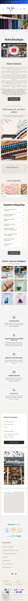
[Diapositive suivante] (18, 30)
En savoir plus (14, 99)
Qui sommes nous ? (8, 567)
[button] (3, 9)
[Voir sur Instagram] (7, 272)
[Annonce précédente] (2, 2)
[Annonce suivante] (25, 2)
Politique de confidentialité (9, 553)
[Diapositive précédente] (9, 30)
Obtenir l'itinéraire (14, 442)
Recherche (5, 557)
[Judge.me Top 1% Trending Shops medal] (14, 530)
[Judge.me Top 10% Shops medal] (20, 530)
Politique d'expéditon (8, 547)
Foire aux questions (7, 564)
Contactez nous (6, 560)
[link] (10, 191)
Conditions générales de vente (10, 550)
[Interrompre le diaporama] (26, 30)
